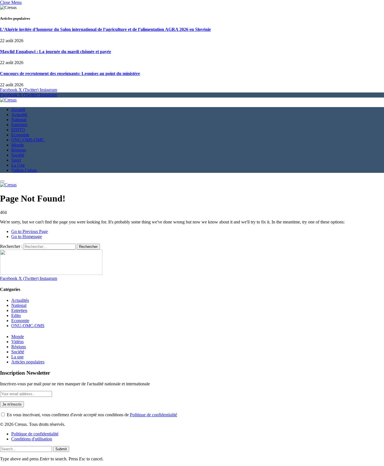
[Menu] (2, 181)
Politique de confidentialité (153, 414)
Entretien (19, 124)
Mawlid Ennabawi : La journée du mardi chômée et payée (55, 51)
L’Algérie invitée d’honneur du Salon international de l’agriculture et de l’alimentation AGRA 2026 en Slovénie (105, 29)
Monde (17, 144)
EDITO (18, 129)
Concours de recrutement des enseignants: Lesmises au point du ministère (70, 73)
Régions (18, 150)
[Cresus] (8, 100)
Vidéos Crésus (24, 170)
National (18, 119)
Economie (20, 134)
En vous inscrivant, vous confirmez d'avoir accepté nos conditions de (91, 414)
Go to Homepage (26, 236)
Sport (16, 160)
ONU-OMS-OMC (27, 139)
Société (17, 155)
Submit (61, 449)
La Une (18, 165)
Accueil (18, 109)
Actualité (19, 114)
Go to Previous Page (29, 231)
